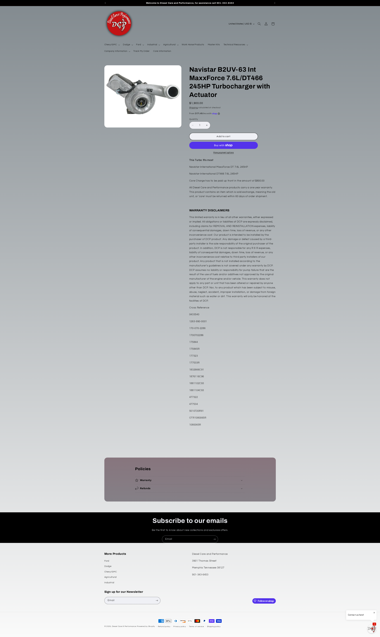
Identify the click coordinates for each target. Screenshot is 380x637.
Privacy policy (179, 626)
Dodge (107, 566)
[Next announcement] (274, 3)
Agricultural (110, 577)
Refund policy (164, 626)
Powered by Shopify (146, 626)
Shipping (193, 108)
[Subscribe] (214, 539)
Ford (106, 561)
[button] (111, 45)
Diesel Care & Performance (124, 626)
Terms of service (196, 626)
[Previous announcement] (105, 3)
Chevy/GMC (110, 572)
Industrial (109, 582)
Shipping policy (214, 626)
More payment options (223, 153)
